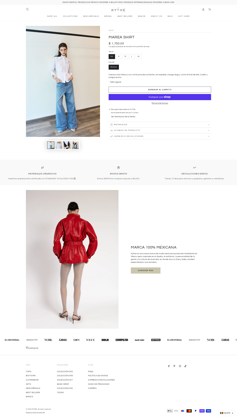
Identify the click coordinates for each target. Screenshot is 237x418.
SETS (28, 384)
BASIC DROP (63, 384)
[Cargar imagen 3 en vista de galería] (67, 145)
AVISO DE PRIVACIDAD (98, 384)
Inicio (111, 30)
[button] (27, 9)
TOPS (28, 371)
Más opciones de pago (160, 103)
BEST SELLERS (33, 392)
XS (112, 56)
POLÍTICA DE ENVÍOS (98, 376)
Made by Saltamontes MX (35, 412)
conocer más (145, 270)
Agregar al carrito (160, 90)
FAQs (90, 371)
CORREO (92, 388)
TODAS (60, 392)
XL (139, 56)
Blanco (114, 67)
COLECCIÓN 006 (65, 388)
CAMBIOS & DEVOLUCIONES (101, 380)
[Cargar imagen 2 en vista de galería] (59, 145)
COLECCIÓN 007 (65, 380)
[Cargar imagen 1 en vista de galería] (50, 145)
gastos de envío (117, 46)
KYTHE (34, 409)
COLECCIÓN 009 (65, 371)
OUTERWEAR (32, 380)
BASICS (29, 397)
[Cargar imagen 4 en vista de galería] (75, 145)
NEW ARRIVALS (33, 388)
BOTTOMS (31, 376)
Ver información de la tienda (123, 117)
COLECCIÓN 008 (65, 376)
